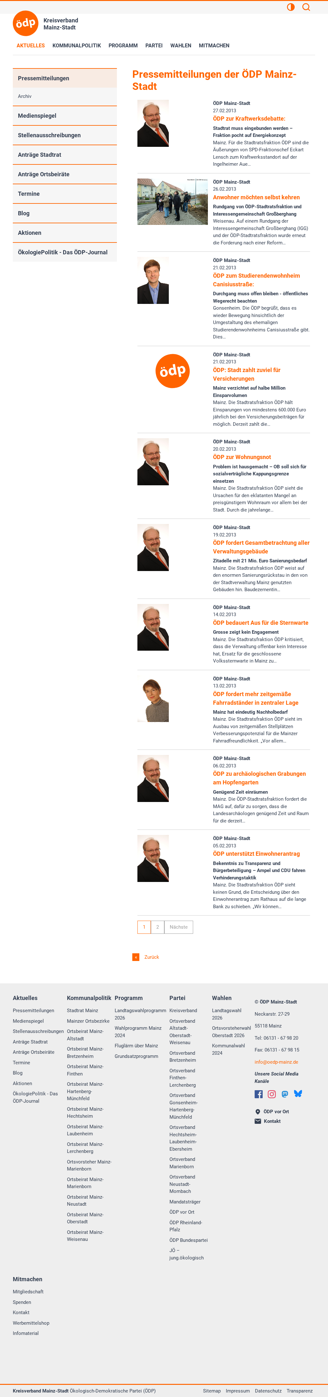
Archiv (24, 96)
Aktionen (29, 232)
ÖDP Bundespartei (188, 1240)
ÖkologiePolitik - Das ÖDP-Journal (63, 252)
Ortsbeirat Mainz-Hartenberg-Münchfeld (85, 1091)
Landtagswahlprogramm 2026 (140, 1014)
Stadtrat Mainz (82, 1010)
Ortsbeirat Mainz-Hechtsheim (85, 1112)
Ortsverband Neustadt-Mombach (182, 1184)
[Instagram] (272, 1094)
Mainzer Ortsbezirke (88, 1021)
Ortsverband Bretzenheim (182, 1056)
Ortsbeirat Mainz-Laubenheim (85, 1130)
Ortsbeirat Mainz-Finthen (85, 1070)
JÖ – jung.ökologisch (186, 1254)
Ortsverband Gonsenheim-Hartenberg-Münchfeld (183, 1106)
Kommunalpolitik (77, 46)
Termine (29, 193)
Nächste (179, 927)
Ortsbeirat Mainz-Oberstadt (85, 1218)
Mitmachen (214, 46)
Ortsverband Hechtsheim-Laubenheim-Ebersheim (183, 1138)
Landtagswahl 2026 (227, 1014)
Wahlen (180, 46)
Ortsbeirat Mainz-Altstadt (85, 1035)
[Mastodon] (285, 1094)
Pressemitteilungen (43, 78)
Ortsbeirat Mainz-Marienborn (85, 1183)
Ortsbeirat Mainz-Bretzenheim (85, 1052)
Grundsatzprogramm (136, 1056)
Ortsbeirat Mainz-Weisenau (85, 1235)
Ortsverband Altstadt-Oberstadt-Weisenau (182, 1032)
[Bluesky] (298, 1094)
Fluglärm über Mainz (136, 1046)
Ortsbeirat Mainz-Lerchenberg (85, 1148)
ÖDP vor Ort (181, 1212)
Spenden (22, 1302)
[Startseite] (25, 23)
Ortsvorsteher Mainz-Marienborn (89, 1165)
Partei (154, 46)
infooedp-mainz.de (276, 1062)
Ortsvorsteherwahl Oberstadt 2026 (231, 1031)
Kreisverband (183, 1010)
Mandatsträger (185, 1202)
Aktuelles (31, 46)
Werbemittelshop (31, 1323)
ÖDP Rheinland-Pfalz (185, 1226)
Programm (123, 46)
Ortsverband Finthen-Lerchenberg (182, 1078)
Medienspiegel (37, 115)
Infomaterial (26, 1333)
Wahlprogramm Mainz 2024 (138, 1031)
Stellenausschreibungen (49, 135)
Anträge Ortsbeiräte (44, 174)
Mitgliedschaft (28, 1292)
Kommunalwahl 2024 (228, 1049)
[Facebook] (259, 1094)
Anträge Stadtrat (39, 154)
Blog (23, 213)
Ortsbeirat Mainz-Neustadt (85, 1200)
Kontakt (21, 1312)
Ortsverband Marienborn (182, 1163)
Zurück (151, 957)
